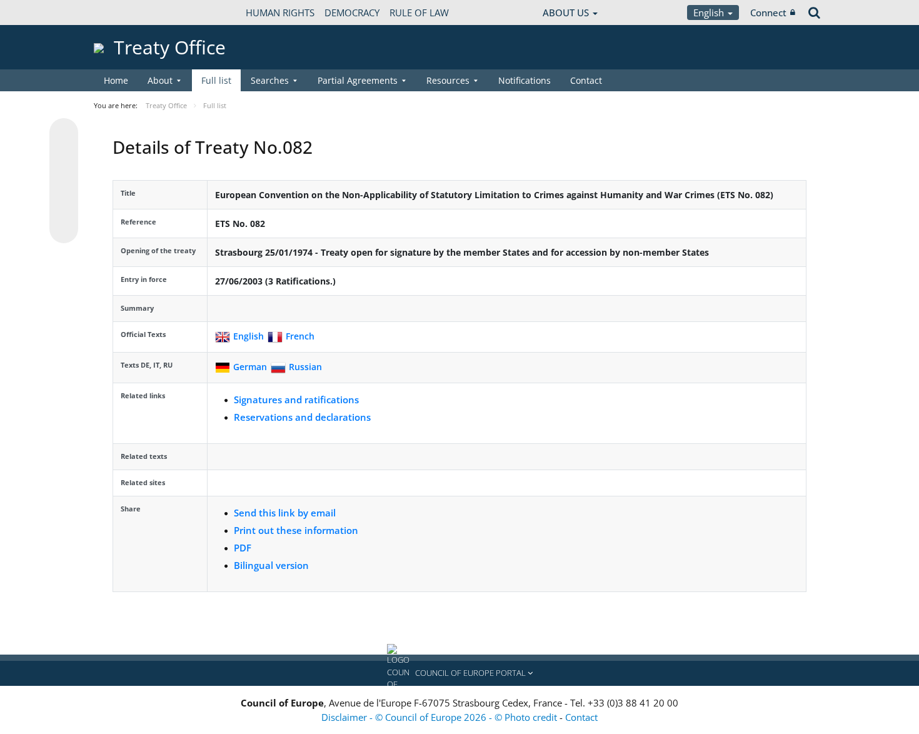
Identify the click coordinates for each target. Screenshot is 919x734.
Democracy (351, 12)
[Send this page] (63, 228)
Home (116, 80)
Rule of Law (419, 12)
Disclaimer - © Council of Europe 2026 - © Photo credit (440, 717)
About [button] (160, 80)
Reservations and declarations (302, 417)
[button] (459, 673)
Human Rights (280, 12)
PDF (242, 547)
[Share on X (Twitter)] (63, 157)
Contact (586, 80)
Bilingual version (271, 565)
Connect (768, 12)
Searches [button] (270, 80)
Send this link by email (285, 512)
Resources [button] (448, 80)
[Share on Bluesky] (63, 133)
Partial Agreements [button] (358, 80)
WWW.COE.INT (125, 12)
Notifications (524, 80)
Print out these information (296, 530)
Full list (216, 80)
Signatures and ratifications (296, 399)
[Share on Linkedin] (63, 205)
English (709, 12)
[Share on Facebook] (63, 181)
